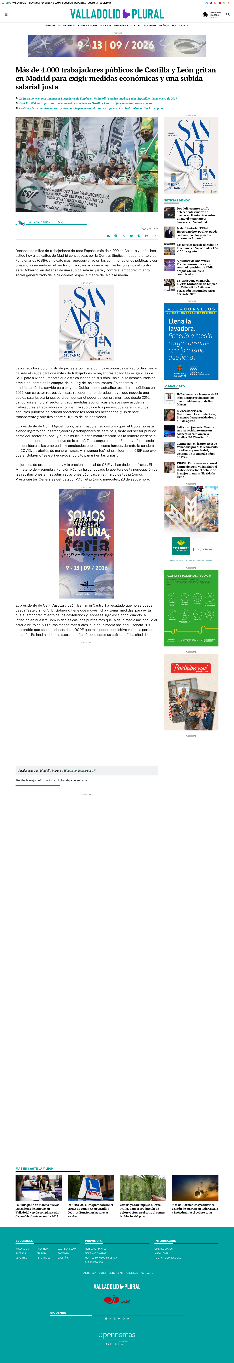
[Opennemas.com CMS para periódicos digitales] (117, 1339)
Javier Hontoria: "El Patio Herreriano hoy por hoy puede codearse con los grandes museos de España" (197, 233)
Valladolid (19, 3)
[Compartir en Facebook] (116, 235)
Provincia (34, 3)
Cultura (93, 3)
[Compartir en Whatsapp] (154, 235)
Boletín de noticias (110, 1273)
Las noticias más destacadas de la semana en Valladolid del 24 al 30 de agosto (197, 248)
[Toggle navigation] (6, 14)
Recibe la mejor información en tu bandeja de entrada (51, 780)
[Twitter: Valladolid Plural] (55, 222)
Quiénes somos (163, 1249)
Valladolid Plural (40, 222)
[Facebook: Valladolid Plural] (59, 222)
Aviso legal (161, 1253)
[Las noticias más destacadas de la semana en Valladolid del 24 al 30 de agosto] (169, 248)
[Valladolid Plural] (116, 14)
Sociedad (105, 3)
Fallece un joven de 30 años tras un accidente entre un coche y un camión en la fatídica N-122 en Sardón (195, 432)
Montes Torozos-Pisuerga (101, 1258)
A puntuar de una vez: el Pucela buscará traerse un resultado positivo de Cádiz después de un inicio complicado (195, 267)
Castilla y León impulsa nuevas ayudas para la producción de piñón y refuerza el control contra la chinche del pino (91, 108)
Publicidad (131, 1273)
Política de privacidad (167, 1258)
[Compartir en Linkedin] (146, 235)
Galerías (63, 1258)
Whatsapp (70, 771)
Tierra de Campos (95, 1253)
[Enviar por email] (108, 235)
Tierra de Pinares (95, 1249)
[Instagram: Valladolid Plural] (62, 222)
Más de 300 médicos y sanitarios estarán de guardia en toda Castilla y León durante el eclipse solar (195, 1208)
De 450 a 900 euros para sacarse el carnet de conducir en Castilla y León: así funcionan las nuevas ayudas (85, 103)
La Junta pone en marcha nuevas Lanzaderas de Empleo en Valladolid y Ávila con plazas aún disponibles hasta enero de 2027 (98, 98)
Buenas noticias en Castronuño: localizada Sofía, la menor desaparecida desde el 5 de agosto (196, 416)
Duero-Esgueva (94, 1262)
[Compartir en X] (123, 235)
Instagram (84, 771)
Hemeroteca (88, 1273)
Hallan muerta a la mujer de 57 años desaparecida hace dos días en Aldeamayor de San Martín (197, 399)
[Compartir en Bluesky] (131, 235)
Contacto (147, 1273)
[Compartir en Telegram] (139, 235)
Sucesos (67, 3)
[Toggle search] (228, 14)
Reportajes (43, 1258)
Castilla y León (51, 3)
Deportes (80, 3)
